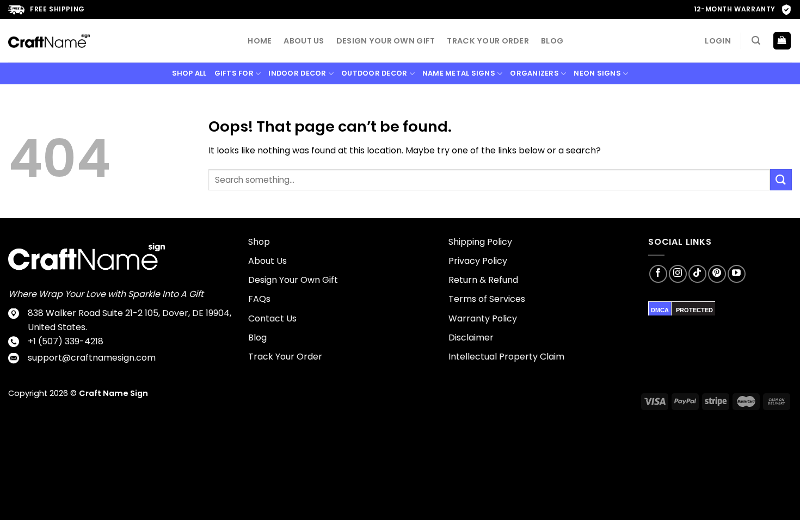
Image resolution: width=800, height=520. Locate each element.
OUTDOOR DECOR (374, 73)
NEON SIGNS (597, 73)
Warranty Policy (482, 318)
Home (260, 40)
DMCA (660, 310)
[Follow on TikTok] (697, 274)
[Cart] (782, 41)
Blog (552, 40)
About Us (304, 40)
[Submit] (781, 179)
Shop (259, 242)
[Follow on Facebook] (658, 274)
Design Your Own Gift (385, 40)
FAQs (259, 299)
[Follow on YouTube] (737, 274)
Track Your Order (488, 40)
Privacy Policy (477, 261)
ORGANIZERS (534, 73)
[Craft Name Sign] (49, 41)
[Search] (756, 40)
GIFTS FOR (234, 73)
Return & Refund (483, 280)
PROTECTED (694, 310)
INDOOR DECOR (297, 73)
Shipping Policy (480, 242)
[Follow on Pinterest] (717, 274)
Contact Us (272, 318)
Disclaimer (471, 337)
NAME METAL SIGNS (458, 73)
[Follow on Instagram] (678, 274)
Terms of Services (486, 299)
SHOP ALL (189, 73)
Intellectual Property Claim (506, 356)
